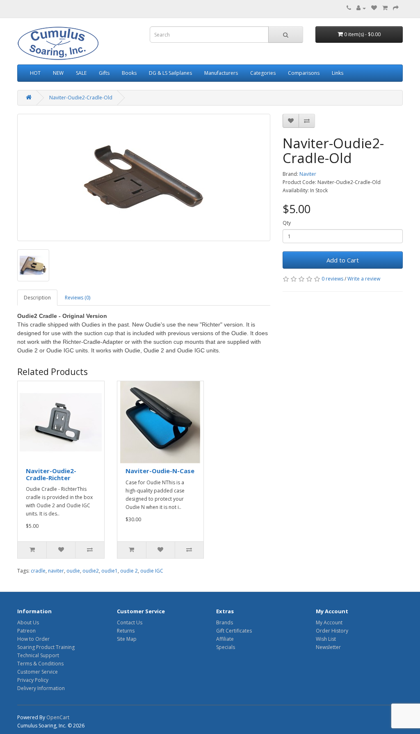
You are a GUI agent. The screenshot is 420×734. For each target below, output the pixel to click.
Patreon (26, 630)
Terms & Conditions (40, 663)
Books (129, 72)
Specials (225, 647)
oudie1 (109, 570)
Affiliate (225, 638)
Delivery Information (41, 688)
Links (337, 72)
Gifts (104, 72)
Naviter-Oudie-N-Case (160, 471)
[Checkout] (396, 8)
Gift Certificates (234, 630)
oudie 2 (129, 570)
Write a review (363, 278)
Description (37, 297)
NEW (58, 72)
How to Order (33, 638)
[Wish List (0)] (374, 8)
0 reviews (332, 278)
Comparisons (304, 72)
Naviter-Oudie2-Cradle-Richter (51, 474)
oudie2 (90, 570)
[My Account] (361, 8)
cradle (38, 570)
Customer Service (37, 671)
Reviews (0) (77, 297)
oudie (73, 570)
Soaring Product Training (46, 647)
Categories (263, 72)
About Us (28, 622)
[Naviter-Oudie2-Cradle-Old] (143, 177)
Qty (287, 222)
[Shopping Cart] (385, 8)
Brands (224, 622)
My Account (329, 622)
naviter (56, 570)
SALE (81, 72)
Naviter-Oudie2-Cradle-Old (80, 97)
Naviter (307, 173)
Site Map (127, 638)
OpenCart (57, 717)
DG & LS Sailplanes (170, 72)
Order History (332, 630)
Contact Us (129, 622)
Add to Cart (342, 260)
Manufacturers (221, 72)
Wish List (326, 638)
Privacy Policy (32, 679)
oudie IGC (151, 570)
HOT (35, 72)
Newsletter (328, 647)
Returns (126, 630)
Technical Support (38, 655)
